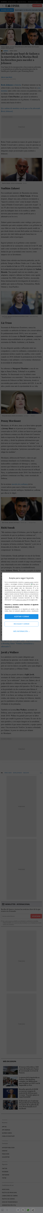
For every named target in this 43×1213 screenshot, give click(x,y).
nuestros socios (29, 582)
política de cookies (21, 600)
